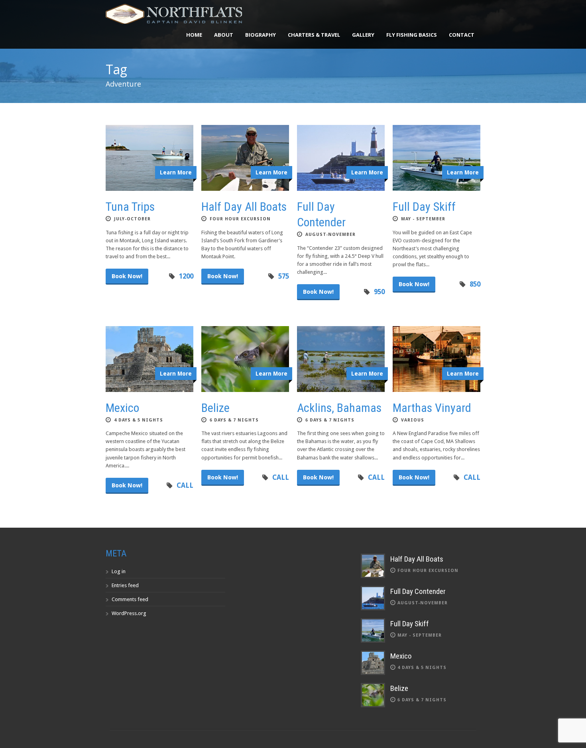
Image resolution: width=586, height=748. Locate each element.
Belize (215, 408)
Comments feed (130, 599)
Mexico (122, 408)
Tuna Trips (130, 207)
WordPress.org (129, 613)
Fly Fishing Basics (411, 34)
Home (194, 34)
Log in (119, 571)
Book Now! (127, 276)
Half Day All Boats (244, 207)
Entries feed (125, 585)
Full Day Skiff (424, 207)
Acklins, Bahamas (339, 408)
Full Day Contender (418, 591)
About (223, 34)
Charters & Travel (314, 34)
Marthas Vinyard (432, 408)
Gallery (363, 34)
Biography (260, 34)
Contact (461, 34)
